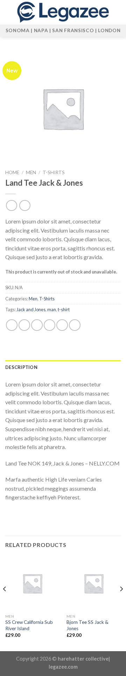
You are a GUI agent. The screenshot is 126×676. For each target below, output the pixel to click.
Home (12, 172)
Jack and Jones (31, 309)
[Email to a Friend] (49, 325)
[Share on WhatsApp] (12, 325)
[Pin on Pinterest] (62, 325)
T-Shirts (54, 172)
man (51, 309)
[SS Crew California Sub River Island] (32, 583)
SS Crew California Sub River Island (29, 625)
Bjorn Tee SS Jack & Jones (87, 625)
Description (21, 367)
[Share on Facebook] (24, 325)
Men (31, 172)
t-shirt (64, 309)
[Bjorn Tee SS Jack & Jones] (93, 583)
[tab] (63, 367)
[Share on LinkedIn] (74, 325)
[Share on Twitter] (37, 325)
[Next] (121, 602)
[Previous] (4, 602)
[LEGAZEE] (62, 12)
